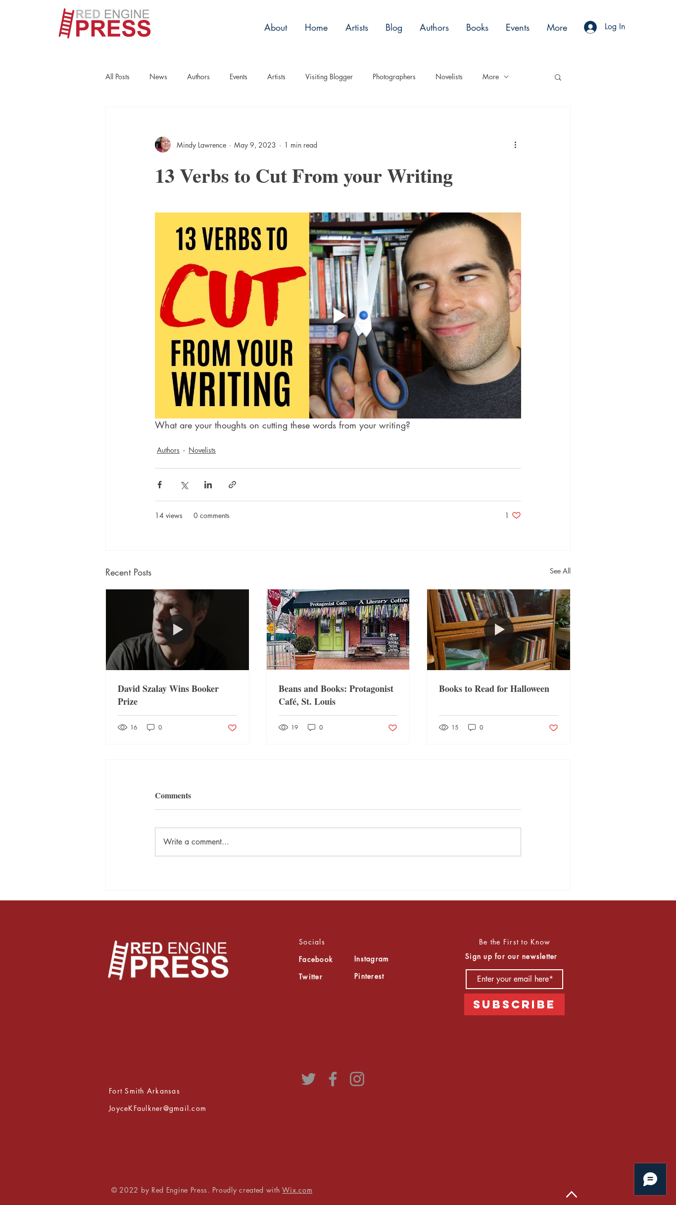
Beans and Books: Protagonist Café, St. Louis (336, 695)
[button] (355, 27)
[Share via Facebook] (159, 484)
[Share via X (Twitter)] (184, 484)
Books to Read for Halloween (494, 688)
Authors (198, 76)
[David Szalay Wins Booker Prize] (177, 629)
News (158, 76)
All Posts (117, 76)
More (491, 76)
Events (238, 76)
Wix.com (297, 1190)
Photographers (394, 76)
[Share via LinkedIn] (208, 484)
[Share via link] (232, 484)
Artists (276, 76)
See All (560, 571)
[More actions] (515, 145)
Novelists (449, 76)
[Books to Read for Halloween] (498, 629)
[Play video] (338, 315)
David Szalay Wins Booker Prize (168, 695)
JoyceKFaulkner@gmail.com (157, 1108)
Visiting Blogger (329, 76)
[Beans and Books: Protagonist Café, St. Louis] (338, 629)
